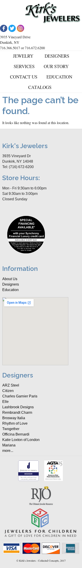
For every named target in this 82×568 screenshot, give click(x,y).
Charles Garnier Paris (19, 396)
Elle (5, 402)
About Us (9, 279)
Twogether (10, 429)
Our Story (56, 66)
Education (59, 77)
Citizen (8, 391)
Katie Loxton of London (21, 440)
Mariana (8, 445)
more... (7, 451)
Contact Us (23, 77)
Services (24, 66)
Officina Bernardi (15, 434)
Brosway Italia (13, 418)
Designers (57, 56)
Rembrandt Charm (17, 412)
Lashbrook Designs (18, 407)
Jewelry (23, 56)
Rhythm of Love (15, 423)
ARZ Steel (10, 385)
